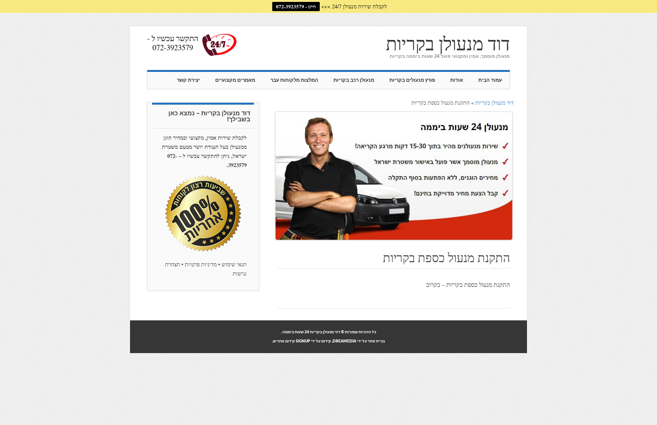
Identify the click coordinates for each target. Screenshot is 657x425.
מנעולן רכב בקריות (353, 80)
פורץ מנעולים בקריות (412, 80)
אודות (456, 80)
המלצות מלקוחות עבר (294, 80)
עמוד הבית (490, 80)
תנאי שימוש (234, 264)
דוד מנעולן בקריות (448, 43)
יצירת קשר (188, 80)
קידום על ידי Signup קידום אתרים (302, 341)
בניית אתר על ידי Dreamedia (359, 341)
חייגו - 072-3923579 (296, 6)
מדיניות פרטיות (201, 264)
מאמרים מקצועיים (235, 80)
